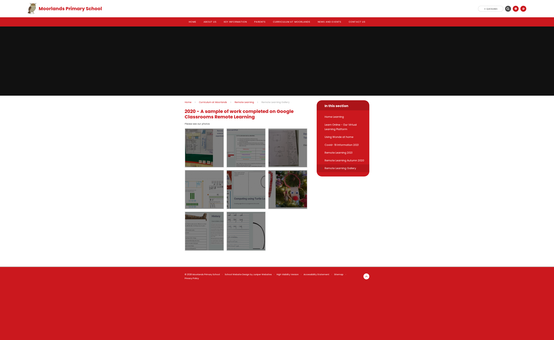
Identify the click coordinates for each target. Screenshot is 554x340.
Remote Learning (244, 102)
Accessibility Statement (316, 274)
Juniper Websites (262, 274)
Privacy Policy (192, 278)
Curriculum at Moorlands (213, 102)
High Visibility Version (288, 274)
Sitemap (338, 274)
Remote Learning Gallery (275, 102)
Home (188, 102)
